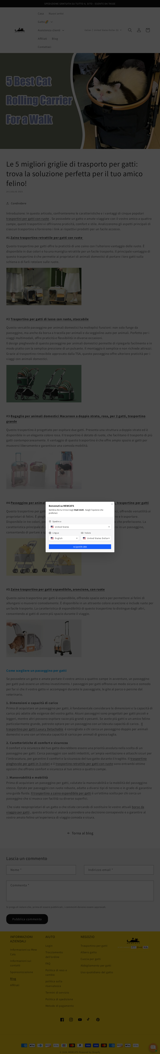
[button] (80, 527)
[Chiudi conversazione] (112, 504)
